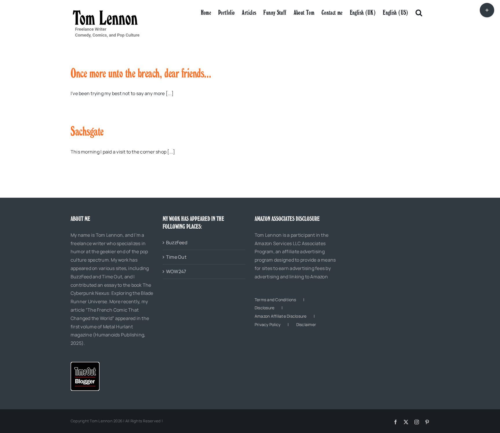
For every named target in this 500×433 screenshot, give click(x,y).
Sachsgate (87, 131)
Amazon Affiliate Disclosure (280, 316)
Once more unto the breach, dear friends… (141, 73)
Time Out (176, 257)
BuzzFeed (176, 242)
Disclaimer (306, 324)
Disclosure (264, 307)
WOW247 (176, 271)
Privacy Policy (267, 324)
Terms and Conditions (275, 299)
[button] (419, 12)
